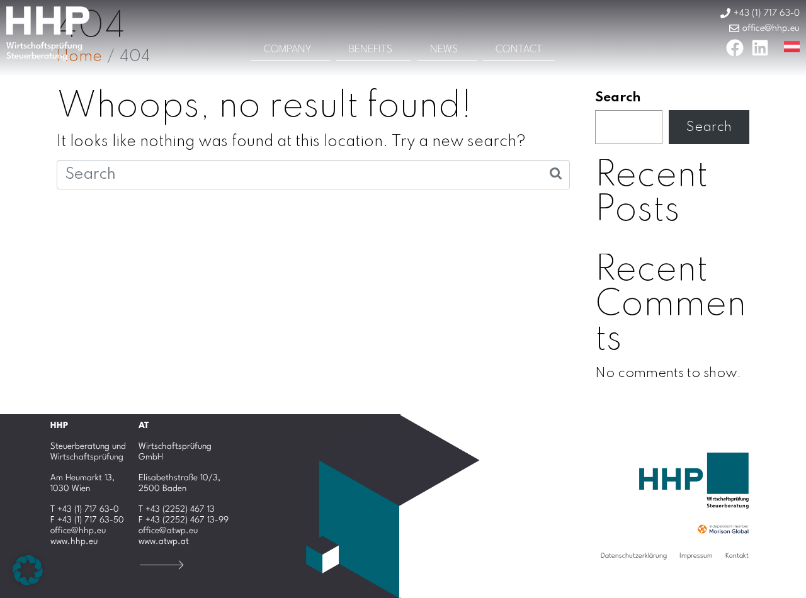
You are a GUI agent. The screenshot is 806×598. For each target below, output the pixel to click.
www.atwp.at (164, 541)
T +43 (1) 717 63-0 (84, 509)
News (444, 49)
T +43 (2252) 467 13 (177, 509)
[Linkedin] (760, 48)
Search (618, 97)
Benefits (370, 49)
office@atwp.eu (168, 530)
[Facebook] (735, 48)
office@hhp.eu (78, 530)
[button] (27, 570)
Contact (519, 49)
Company (287, 49)
